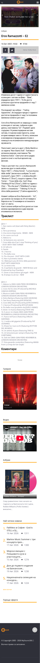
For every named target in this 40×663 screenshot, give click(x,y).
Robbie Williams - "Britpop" (14, 496)
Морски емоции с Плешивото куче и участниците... (16, 554)
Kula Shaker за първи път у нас (19, 17)
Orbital (6, 405)
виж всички (7, 589)
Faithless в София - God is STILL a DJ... (20, 529)
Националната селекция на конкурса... (21, 579)
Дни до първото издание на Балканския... (20, 567)
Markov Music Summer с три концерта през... (21, 541)
